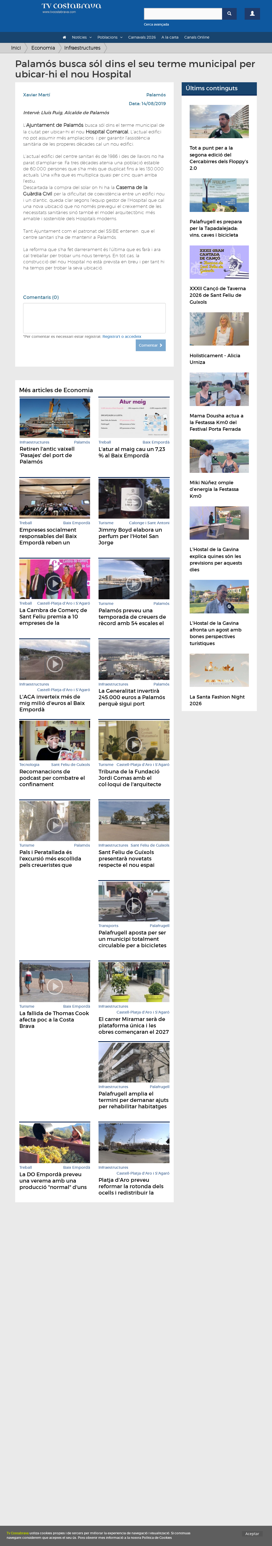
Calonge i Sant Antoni (149, 523)
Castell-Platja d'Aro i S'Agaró (63, 603)
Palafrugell (159, 926)
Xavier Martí (36, 95)
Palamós (156, 95)
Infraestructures (82, 48)
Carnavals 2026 (142, 37)
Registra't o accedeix (122, 336)
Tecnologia (29, 764)
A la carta (170, 37)
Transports (108, 926)
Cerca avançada (156, 24)
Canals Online (196, 37)
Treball (105, 442)
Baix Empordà (156, 442)
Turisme (106, 523)
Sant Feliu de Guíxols (70, 764)
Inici (16, 48)
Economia (43, 48)
